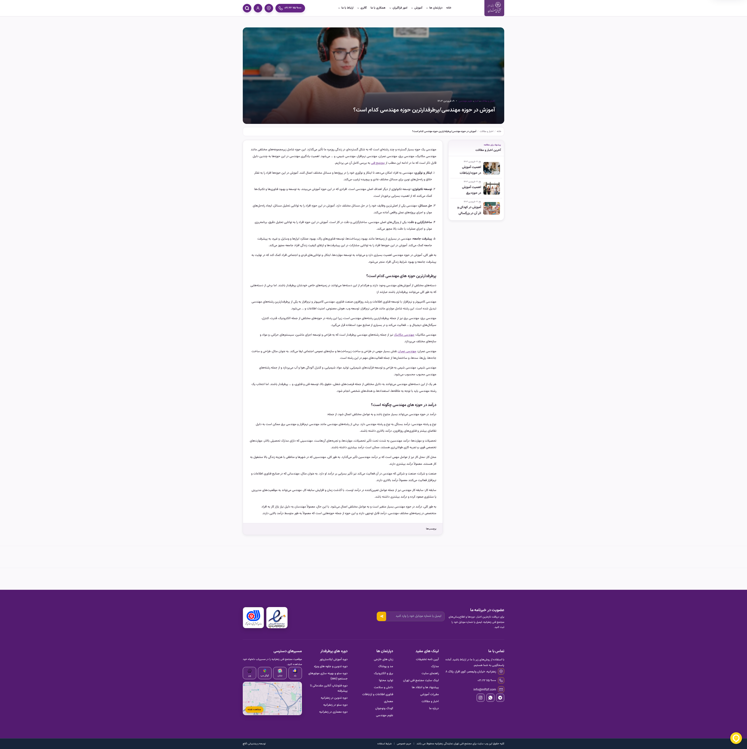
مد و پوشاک (385, 666)
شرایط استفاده (384, 744)
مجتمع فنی (378, 163)
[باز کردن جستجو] (247, 8)
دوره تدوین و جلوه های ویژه (331, 666)
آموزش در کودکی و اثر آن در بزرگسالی (469, 210)
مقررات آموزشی (429, 694)
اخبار (476, 101)
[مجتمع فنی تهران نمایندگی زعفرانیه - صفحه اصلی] (494, 8)
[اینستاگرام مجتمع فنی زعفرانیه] (481, 698)
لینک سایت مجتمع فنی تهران (421, 680)
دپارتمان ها (435, 8)
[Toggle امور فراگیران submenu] (390, 8)
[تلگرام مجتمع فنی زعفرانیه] (500, 698)
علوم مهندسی (466, 101)
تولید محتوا (386, 680)
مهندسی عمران (407, 351)
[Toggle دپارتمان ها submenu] (427, 8)
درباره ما (434, 708)
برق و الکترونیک (383, 673)
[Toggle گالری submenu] (358, 8)
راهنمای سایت (430, 673)
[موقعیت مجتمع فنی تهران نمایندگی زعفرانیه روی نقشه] (269, 8)
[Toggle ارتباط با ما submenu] (339, 8)
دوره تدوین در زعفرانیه (334, 698)
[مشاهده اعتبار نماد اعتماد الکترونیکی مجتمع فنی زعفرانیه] (277, 617)
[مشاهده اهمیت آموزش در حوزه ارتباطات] (491, 168)
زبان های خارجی (383, 659)
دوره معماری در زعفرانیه (333, 712)
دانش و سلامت (383, 687)
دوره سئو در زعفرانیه (335, 705)
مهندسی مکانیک (404, 334)
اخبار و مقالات (487, 101)
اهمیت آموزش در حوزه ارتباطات (470, 170)
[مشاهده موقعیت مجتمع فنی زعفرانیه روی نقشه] (272, 698)
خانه (448, 8)
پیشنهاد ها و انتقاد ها (425, 687)
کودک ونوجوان (384, 708)
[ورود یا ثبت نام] (258, 8)
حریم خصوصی (404, 744)
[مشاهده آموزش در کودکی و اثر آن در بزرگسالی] (491, 208)
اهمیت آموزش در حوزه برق (471, 190)
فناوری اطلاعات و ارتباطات (377, 694)
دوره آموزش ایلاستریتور (334, 659)
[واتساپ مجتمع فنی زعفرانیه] (490, 698)
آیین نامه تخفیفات (427, 659)
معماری (388, 701)
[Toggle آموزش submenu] (412, 8)
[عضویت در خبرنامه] (381, 616)
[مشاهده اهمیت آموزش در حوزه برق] (491, 188)
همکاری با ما (378, 8)
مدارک (435, 666)
